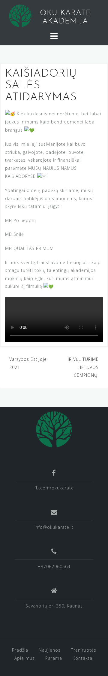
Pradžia (20, 650)
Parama (53, 658)
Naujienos (50, 650)
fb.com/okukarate (54, 488)
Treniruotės (83, 650)
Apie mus (24, 658)
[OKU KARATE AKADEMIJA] (54, 429)
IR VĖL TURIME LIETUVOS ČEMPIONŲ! (83, 367)
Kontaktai (83, 658)
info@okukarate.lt (54, 527)
